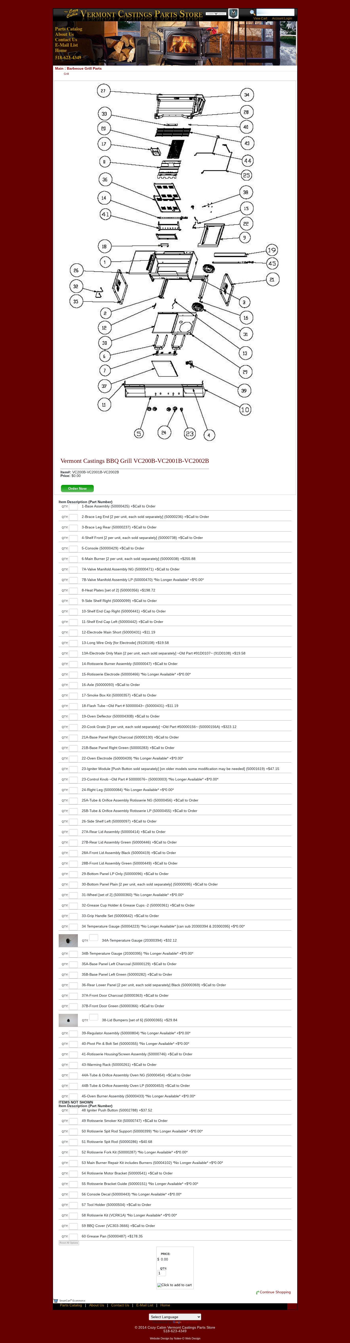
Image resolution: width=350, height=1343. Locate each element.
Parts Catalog (68, 28)
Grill (66, 73)
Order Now (77, 488)
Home (61, 50)
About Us (64, 34)
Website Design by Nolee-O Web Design (175, 1338)
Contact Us (66, 39)
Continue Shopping (275, 1292)
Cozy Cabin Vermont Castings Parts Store (181, 1327)
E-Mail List (66, 44)
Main (59, 68)
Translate (190, 1322)
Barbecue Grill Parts (84, 68)
